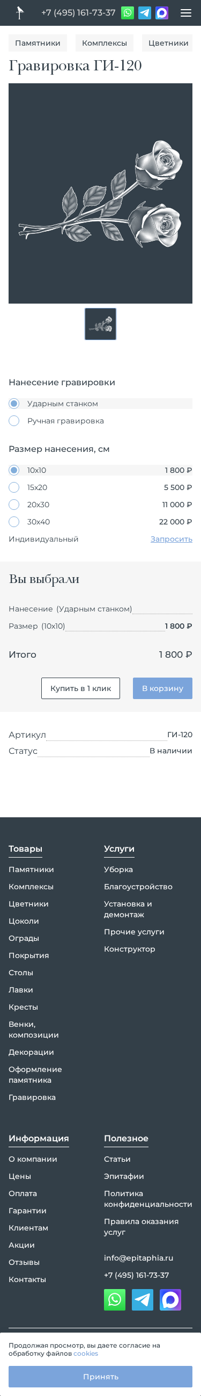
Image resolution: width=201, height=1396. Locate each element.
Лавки (21, 990)
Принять (100, 1376)
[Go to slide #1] (101, 324)
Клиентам (28, 1228)
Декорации (31, 1052)
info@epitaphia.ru (138, 1258)
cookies (85, 1353)
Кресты (23, 1007)
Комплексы (104, 43)
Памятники (38, 43)
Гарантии (28, 1210)
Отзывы (24, 1262)
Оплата (23, 1193)
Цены (20, 1176)
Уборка (118, 869)
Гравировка (32, 1097)
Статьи (117, 1159)
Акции (22, 1245)
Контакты (27, 1279)
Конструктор (129, 949)
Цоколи (24, 921)
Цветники (168, 43)
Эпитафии (124, 1176)
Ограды (24, 938)
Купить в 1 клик (80, 688)
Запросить (171, 539)
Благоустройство (138, 886)
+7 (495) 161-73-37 (78, 13)
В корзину (162, 688)
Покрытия (29, 955)
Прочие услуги (134, 932)
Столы (21, 972)
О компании (33, 1159)
